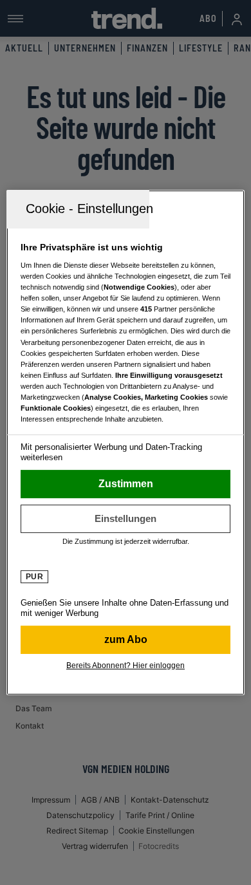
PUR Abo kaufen (126, 640)
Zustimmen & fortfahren (126, 484)
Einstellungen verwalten (126, 519)
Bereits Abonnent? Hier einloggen (125, 665)
